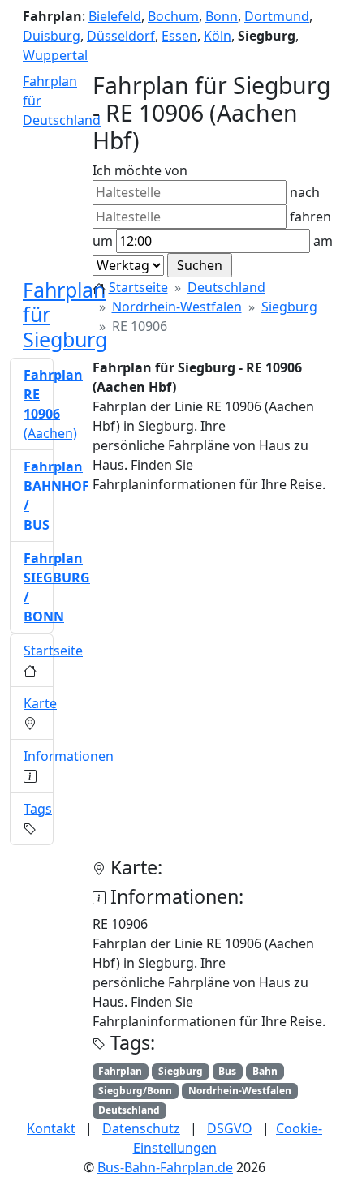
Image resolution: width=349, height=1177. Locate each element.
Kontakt (51, 1128)
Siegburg (289, 307)
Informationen (69, 756)
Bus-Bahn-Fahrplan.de (165, 1167)
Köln (217, 36)
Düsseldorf (121, 36)
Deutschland (226, 287)
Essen (179, 36)
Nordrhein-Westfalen (177, 307)
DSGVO (229, 1128)
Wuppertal (55, 55)
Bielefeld (114, 16)
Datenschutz (141, 1128)
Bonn (221, 16)
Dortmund (276, 16)
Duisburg (51, 36)
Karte (40, 703)
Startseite (138, 287)
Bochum (173, 16)
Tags (38, 809)
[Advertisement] (174, 681)
